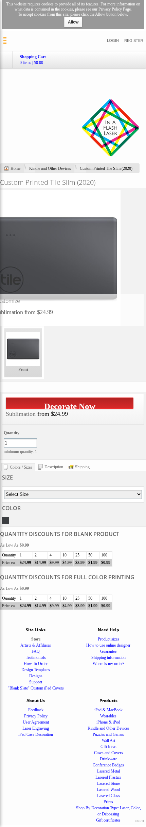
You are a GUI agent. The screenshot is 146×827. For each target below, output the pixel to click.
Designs (35, 676)
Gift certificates (108, 820)
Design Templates (35, 669)
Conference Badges (108, 765)
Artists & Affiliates (35, 645)
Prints (108, 801)
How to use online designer (108, 645)
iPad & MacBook (108, 710)
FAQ (36, 651)
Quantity (11, 433)
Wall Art (108, 740)
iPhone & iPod (108, 722)
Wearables (108, 716)
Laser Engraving (35, 728)
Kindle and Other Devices (50, 168)
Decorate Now (69, 405)
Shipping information (108, 657)
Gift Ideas (108, 746)
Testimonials (36, 657)
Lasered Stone (108, 783)
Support (35, 682)
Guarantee (108, 651)
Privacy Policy (36, 716)
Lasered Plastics (108, 777)
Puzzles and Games (108, 734)
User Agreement (36, 722)
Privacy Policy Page (114, 9)
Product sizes (108, 639)
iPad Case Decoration (35, 734)
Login (113, 40)
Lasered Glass (108, 795)
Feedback (35, 710)
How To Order (36, 663)
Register (133, 40)
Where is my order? (108, 663)
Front (23, 369)
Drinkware (108, 759)
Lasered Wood (108, 789)
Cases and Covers (108, 752)
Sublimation (21, 413)
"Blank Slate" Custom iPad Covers (36, 688)
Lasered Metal (108, 771)
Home (15, 168)
